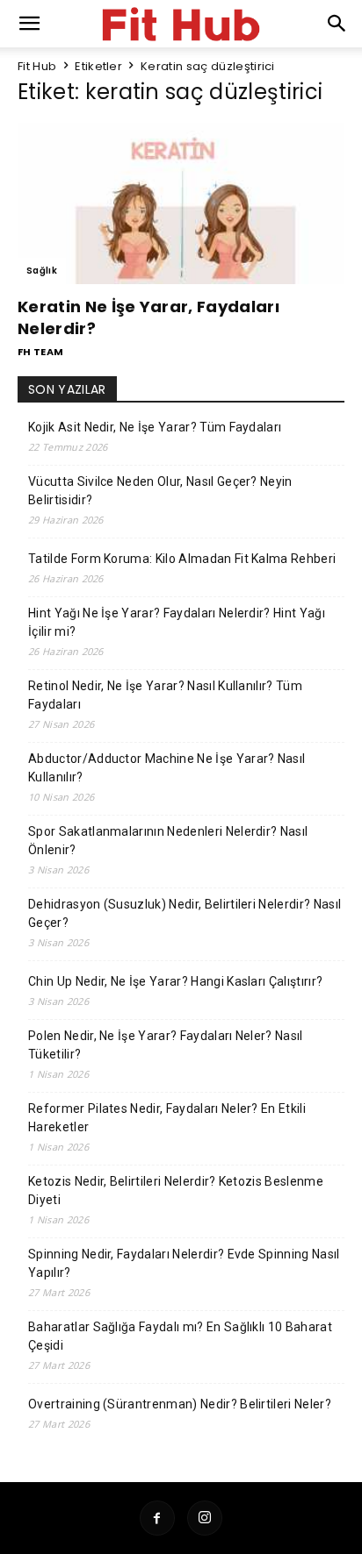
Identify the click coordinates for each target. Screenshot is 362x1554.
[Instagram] (204, 1518)
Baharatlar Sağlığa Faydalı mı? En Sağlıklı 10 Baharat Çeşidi (180, 1336)
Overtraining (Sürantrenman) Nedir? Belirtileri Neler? (179, 1404)
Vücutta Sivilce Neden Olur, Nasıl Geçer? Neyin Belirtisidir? (160, 490)
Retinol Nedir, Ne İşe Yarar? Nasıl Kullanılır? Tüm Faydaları (165, 695)
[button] (337, 23)
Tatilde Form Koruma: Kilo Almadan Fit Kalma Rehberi (182, 559)
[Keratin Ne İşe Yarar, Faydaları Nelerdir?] (181, 203)
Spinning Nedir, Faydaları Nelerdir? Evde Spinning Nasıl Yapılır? (184, 1263)
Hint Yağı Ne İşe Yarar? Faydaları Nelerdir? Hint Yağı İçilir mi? (176, 622)
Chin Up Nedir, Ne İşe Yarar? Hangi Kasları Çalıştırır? (175, 981)
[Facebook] (157, 1518)
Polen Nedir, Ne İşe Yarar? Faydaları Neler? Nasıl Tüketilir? (165, 1045)
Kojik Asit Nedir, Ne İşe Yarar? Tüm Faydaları (154, 427)
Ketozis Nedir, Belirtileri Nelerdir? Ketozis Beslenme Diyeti (175, 1190)
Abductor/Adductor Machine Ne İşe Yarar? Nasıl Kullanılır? (166, 768)
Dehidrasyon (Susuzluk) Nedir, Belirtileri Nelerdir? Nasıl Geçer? (184, 913)
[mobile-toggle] (30, 23)
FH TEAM (40, 352)
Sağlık (41, 270)
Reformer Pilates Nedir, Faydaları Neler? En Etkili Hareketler (167, 1117)
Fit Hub (37, 66)
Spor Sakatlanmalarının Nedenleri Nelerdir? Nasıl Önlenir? (168, 840)
